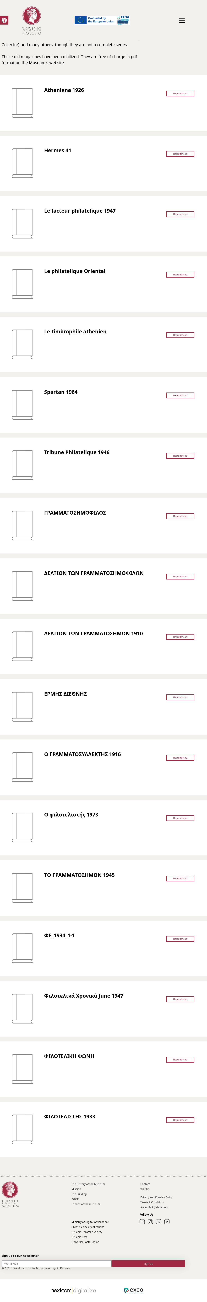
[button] (4, 20)
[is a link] (31, 20)
